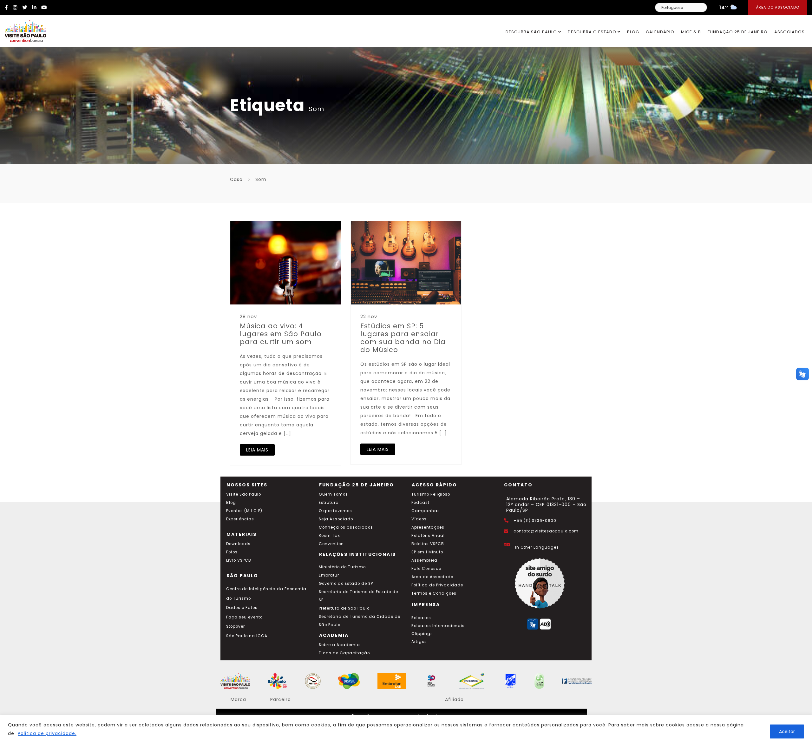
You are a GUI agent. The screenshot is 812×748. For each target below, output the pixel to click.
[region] (406, 731)
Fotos (232, 552)
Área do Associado (777, 7)
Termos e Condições (433, 593)
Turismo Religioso (430, 494)
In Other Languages (537, 547)
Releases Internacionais (438, 625)
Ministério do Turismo (342, 567)
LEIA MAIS (257, 450)
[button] (802, 374)
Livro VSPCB (238, 560)
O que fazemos (335, 510)
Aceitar (787, 731)
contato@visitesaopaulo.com (546, 531)
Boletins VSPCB (427, 543)
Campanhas (425, 510)
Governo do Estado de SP (346, 583)
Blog (633, 32)
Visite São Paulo (243, 494)
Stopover (235, 626)
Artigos (419, 641)
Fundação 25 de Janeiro (738, 32)
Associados (789, 32)
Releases (421, 617)
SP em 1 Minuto (427, 552)
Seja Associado (336, 519)
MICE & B (691, 32)
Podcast (420, 502)
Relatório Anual (428, 535)
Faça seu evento (244, 617)
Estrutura (329, 502)
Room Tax (329, 535)
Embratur (329, 575)
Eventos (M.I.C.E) (244, 510)
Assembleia (424, 560)
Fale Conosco (426, 568)
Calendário (660, 32)
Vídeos (419, 519)
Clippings (422, 633)
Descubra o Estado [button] (593, 32)
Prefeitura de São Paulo (344, 608)
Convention (331, 543)
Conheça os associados (346, 527)
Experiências (240, 519)
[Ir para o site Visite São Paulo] (23, 29)
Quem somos (333, 494)
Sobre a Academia (339, 644)
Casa (236, 179)
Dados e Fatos (242, 607)
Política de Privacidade (437, 585)
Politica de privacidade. (47, 733)
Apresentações (427, 527)
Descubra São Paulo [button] (532, 32)
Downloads (238, 543)
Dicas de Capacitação (344, 653)
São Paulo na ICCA (246, 635)
